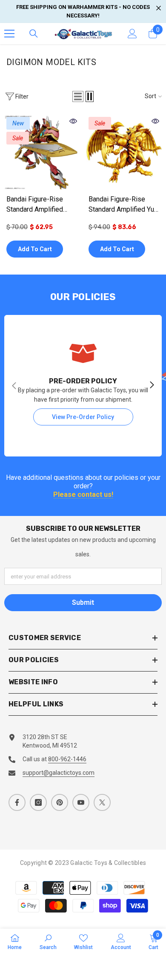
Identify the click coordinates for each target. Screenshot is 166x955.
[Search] (34, 33)
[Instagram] (38, 802)
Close (158, 8)
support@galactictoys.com (58, 772)
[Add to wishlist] (72, 249)
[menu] (9, 33)
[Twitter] (102, 802)
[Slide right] (151, 385)
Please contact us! (83, 495)
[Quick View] (73, 121)
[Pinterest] (59, 802)
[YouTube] (80, 802)
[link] (48, 941)
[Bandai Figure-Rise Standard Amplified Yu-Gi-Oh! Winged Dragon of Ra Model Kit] (124, 152)
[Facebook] (17, 802)
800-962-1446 (67, 759)
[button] (77, 96)
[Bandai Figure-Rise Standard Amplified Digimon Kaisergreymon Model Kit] (42, 152)
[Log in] (132, 33)
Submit (83, 602)
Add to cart (35, 249)
